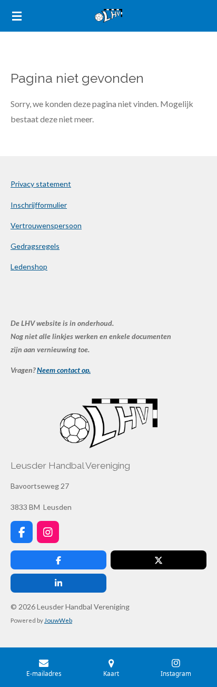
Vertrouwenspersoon (46, 225)
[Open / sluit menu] (16, 15)
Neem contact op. (64, 369)
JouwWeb (58, 620)
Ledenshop (29, 266)
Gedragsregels (35, 245)
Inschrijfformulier (39, 204)
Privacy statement (41, 183)
